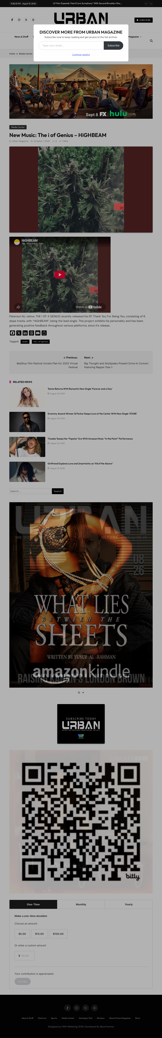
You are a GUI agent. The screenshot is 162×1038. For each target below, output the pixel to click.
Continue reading (81, 54)
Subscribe (113, 45)
